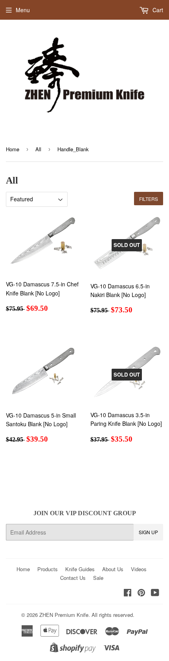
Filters (148, 198)
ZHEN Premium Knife (63, 614)
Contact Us (73, 577)
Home (12, 149)
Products (47, 569)
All (38, 149)
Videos (139, 569)
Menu (23, 10)
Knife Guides (80, 569)
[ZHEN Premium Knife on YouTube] (155, 593)
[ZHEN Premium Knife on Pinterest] (141, 593)
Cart (157, 10)
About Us (112, 569)
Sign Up (148, 532)
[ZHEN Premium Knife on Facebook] (127, 593)
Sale (98, 577)
